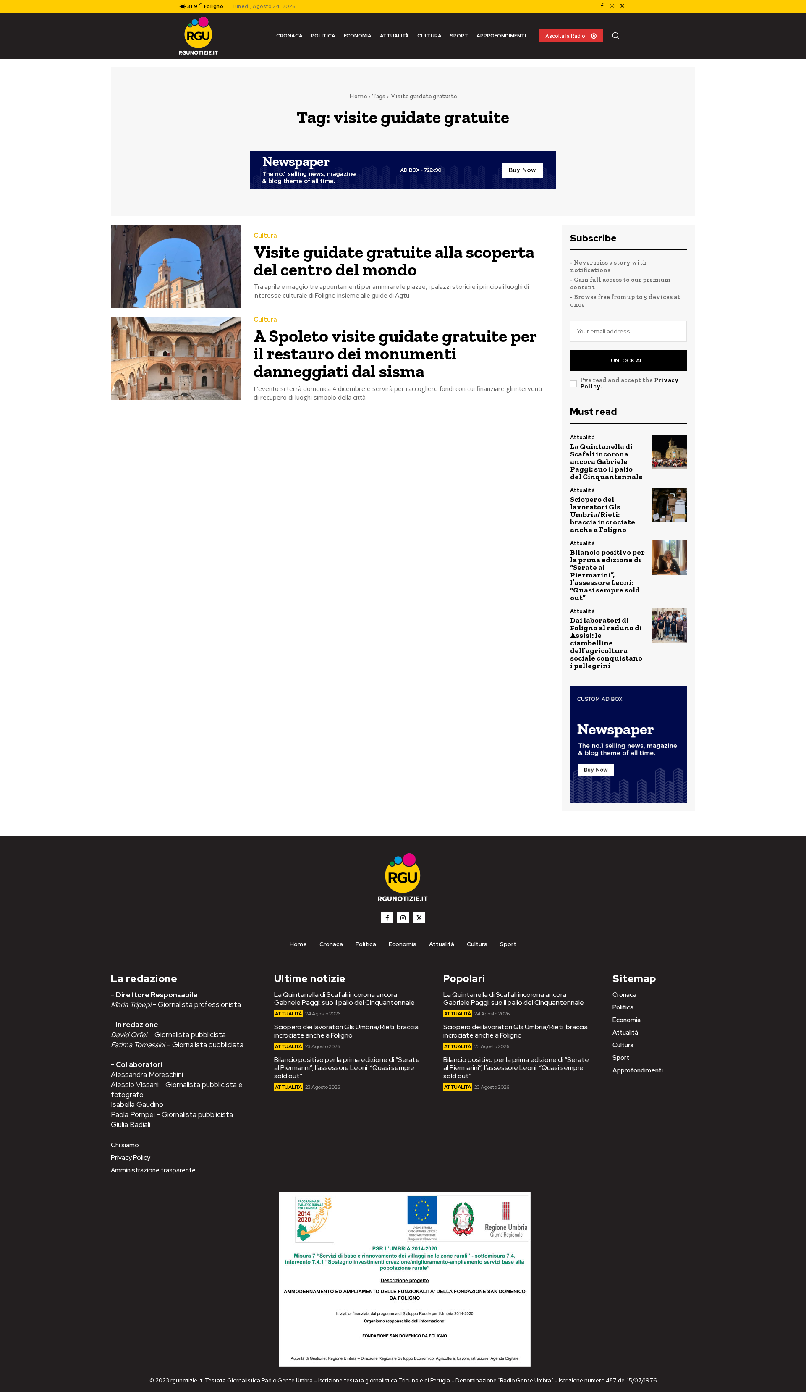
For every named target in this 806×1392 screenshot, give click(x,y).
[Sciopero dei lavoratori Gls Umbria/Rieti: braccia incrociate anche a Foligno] (669, 505)
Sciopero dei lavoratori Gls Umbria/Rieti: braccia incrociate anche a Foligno (602, 514)
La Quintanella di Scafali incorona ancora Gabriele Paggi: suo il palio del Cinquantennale (606, 461)
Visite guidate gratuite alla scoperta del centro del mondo (394, 260)
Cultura (265, 236)
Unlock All (628, 360)
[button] (615, 35)
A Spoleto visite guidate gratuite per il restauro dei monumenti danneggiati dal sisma (395, 353)
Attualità (582, 437)
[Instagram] (612, 6)
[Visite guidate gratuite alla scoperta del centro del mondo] (176, 266)
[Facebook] (602, 6)
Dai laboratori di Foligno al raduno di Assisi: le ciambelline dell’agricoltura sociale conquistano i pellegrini (606, 643)
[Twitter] (622, 6)
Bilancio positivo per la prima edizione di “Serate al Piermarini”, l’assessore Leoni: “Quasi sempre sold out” (607, 575)
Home (358, 96)
